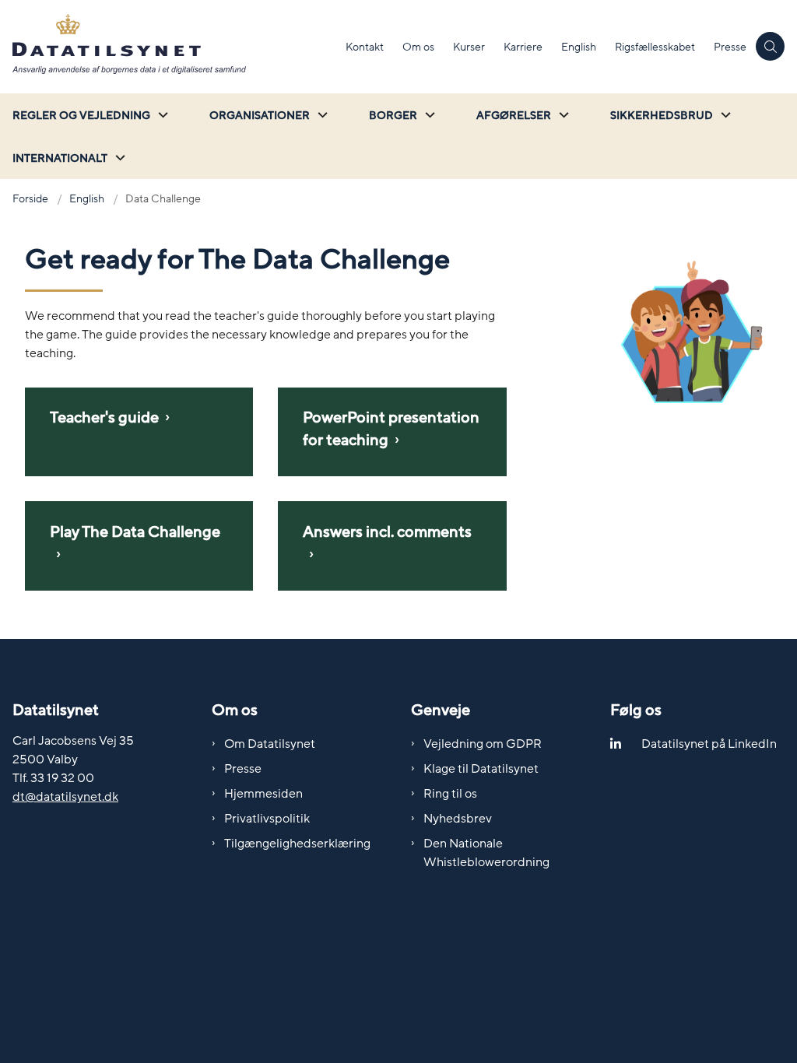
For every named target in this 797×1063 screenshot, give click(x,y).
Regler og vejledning (81, 115)
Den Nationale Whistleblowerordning (486, 853)
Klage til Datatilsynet (481, 768)
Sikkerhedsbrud (661, 115)
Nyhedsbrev (457, 818)
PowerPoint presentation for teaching (391, 429)
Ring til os (450, 793)
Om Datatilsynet (269, 744)
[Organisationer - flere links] (321, 115)
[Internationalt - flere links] (118, 157)
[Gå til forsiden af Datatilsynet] (168, 46)
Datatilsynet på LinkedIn (709, 744)
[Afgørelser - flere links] (562, 115)
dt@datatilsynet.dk (65, 796)
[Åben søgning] (770, 46)
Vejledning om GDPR (482, 744)
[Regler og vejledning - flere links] (161, 115)
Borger (393, 115)
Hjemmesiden (263, 793)
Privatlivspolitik (267, 818)
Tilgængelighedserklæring (297, 843)
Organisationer (259, 115)
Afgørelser (513, 115)
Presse (243, 768)
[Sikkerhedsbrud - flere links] (724, 115)
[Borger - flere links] (428, 115)
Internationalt (59, 158)
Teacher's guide (104, 418)
